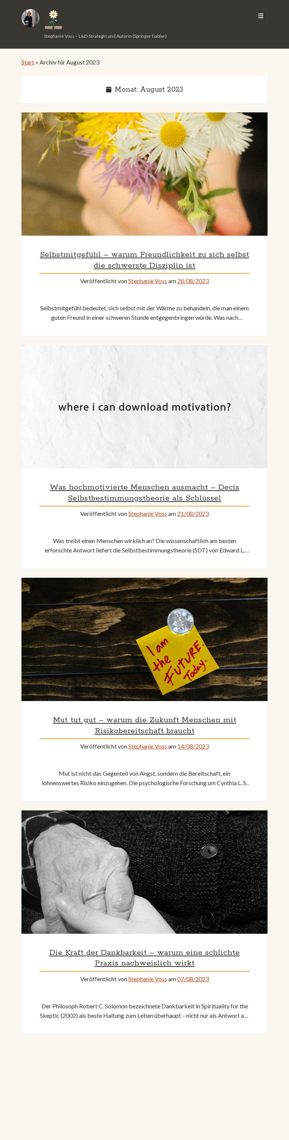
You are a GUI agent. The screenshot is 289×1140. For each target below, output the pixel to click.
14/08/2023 (193, 746)
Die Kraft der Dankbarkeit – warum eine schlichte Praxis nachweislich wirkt (144, 872)
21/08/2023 (193, 513)
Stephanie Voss (147, 280)
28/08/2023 (193, 280)
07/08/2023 (193, 978)
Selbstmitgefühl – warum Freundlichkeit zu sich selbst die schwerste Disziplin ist (144, 174)
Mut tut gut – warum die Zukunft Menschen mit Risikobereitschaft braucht (144, 639)
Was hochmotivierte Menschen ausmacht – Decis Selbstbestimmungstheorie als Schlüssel (144, 406)
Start (27, 62)
